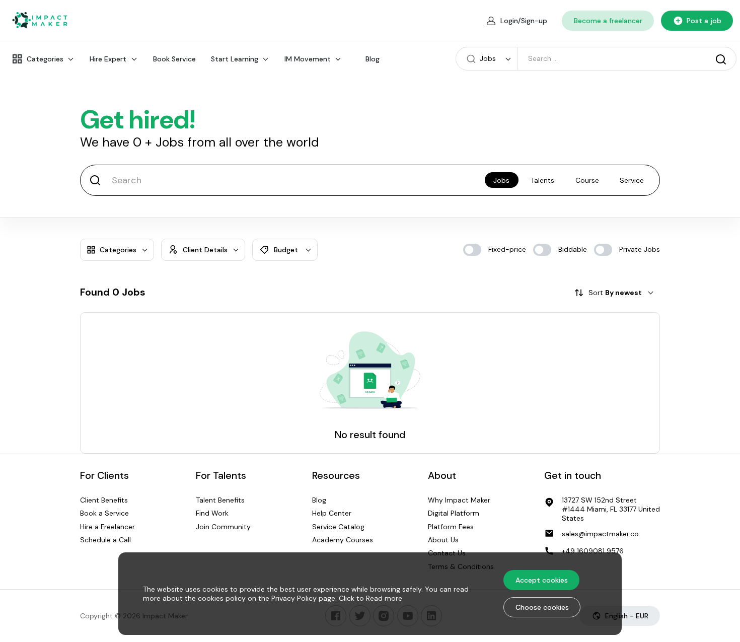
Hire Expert (108, 58)
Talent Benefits (220, 500)
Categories (45, 58)
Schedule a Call (105, 539)
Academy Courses (342, 539)
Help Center (331, 513)
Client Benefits (104, 500)
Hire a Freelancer (107, 526)
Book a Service (104, 513)
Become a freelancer (608, 20)
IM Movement (307, 58)
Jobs (501, 180)
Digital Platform (453, 513)
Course (587, 180)
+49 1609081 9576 (593, 550)
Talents (542, 180)
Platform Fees (451, 526)
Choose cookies (542, 607)
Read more (384, 598)
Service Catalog (338, 526)
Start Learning (234, 58)
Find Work (212, 513)
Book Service (174, 58)
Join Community (223, 526)
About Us (443, 539)
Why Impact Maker (459, 500)
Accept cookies (541, 580)
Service (632, 180)
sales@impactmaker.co (600, 533)
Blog (372, 58)
